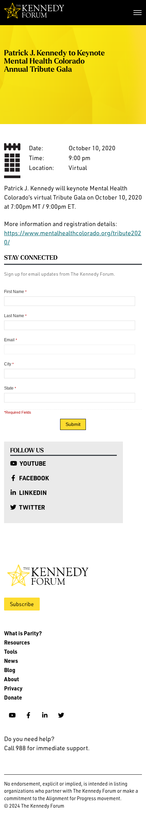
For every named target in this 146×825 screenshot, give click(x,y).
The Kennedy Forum (34, 12)
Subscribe (22, 604)
